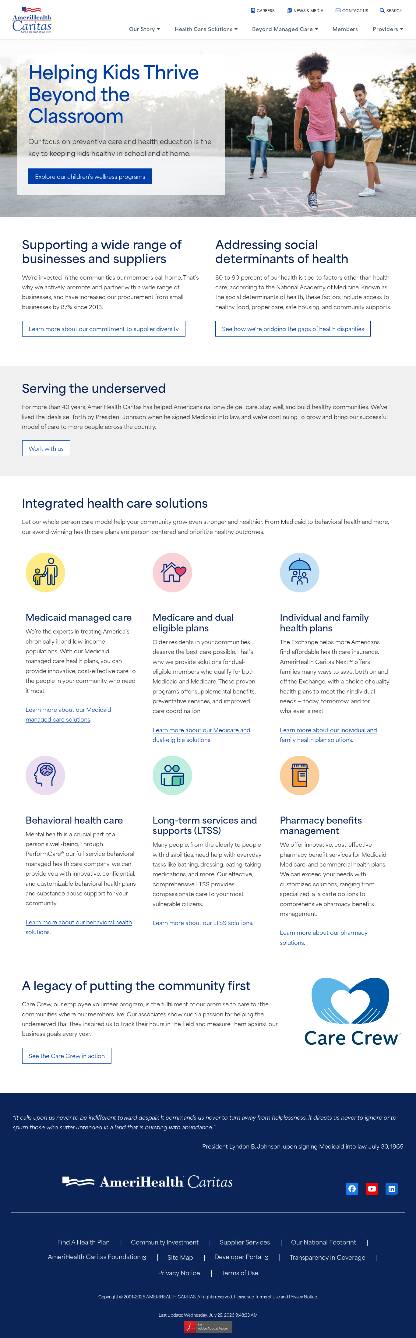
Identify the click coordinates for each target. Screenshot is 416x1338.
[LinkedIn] (392, 1189)
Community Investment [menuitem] (165, 1241)
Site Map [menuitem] (180, 1257)
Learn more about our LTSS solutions (202, 922)
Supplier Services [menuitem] (245, 1241)
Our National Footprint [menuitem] (323, 1241)
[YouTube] (372, 1189)
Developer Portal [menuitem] (238, 1256)
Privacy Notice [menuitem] (179, 1272)
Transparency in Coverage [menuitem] (327, 1257)
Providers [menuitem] (385, 29)
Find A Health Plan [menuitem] (83, 1241)
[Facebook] (352, 1189)
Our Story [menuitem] (142, 29)
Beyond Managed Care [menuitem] (282, 29)
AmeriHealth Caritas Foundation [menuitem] (94, 1256)
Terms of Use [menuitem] (239, 1272)
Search (394, 10)
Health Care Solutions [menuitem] (204, 29)
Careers (266, 10)
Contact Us (355, 10)
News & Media (308, 10)
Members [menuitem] (345, 29)
